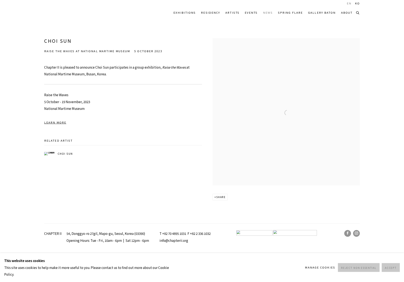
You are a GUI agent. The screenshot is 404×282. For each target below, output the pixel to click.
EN (349, 3)
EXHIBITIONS (184, 13)
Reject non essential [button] (358, 267)
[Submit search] (358, 12)
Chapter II (56, 13)
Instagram (356, 233)
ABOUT (347, 13)
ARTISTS (232, 13)
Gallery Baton (322, 13)
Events (251, 13)
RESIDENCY (210, 13)
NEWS (268, 13)
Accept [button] (391, 267)
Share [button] (221, 197)
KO (357, 3)
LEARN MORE (55, 122)
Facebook (347, 233)
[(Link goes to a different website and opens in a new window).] (295, 234)
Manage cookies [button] (320, 267)
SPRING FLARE (290, 13)
